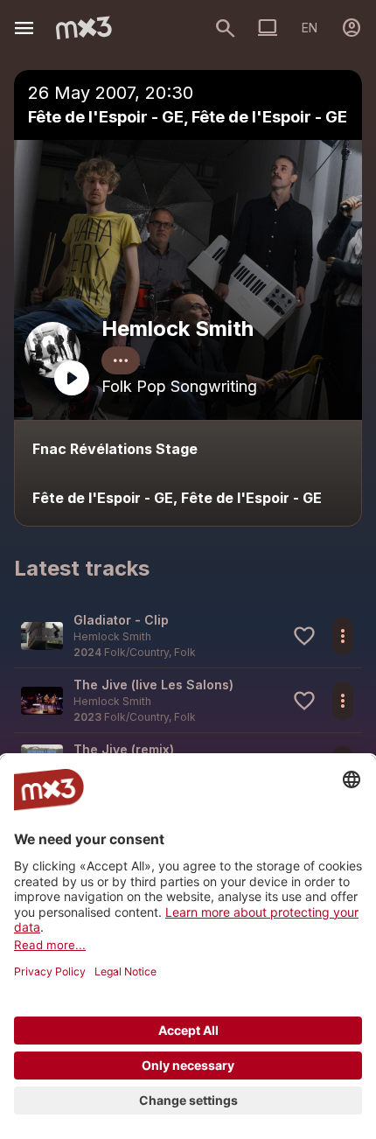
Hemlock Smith (177, 328)
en (309, 27)
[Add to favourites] (304, 636)
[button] (188, 635)
